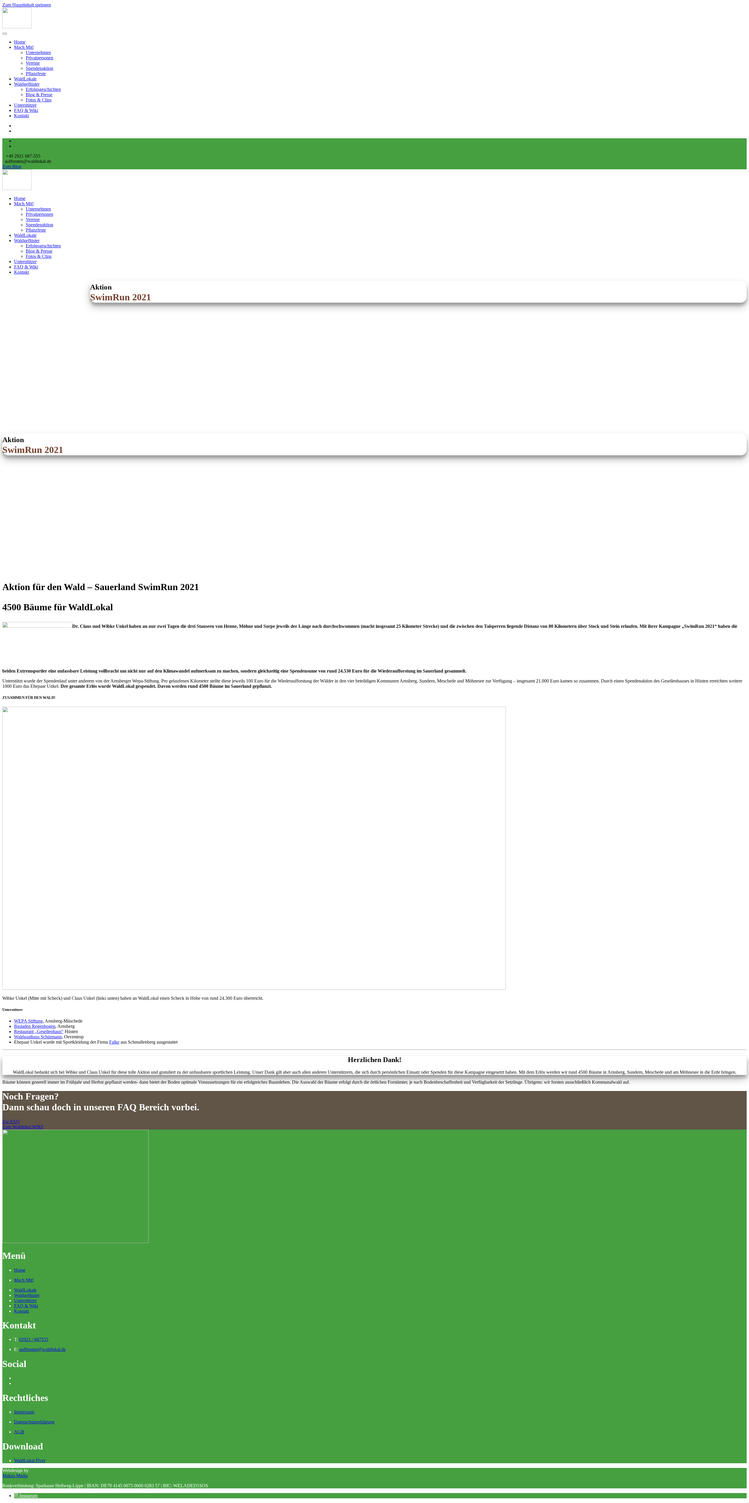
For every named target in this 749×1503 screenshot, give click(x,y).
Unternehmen (38, 52)
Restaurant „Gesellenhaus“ (38, 1031)
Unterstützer (25, 105)
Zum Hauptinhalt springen (26, 4)
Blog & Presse (39, 94)
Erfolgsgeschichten (43, 89)
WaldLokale (25, 78)
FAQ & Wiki (26, 110)
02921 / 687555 (33, 1339)
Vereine (33, 63)
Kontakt (21, 115)
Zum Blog (11, 166)
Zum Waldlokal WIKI (22, 1126)
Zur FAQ (11, 1121)
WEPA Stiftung (28, 1020)
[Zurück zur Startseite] (17, 26)
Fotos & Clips (38, 99)
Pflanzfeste (36, 73)
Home (19, 41)
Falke (114, 1042)
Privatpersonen (39, 57)
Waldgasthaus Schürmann (38, 1036)
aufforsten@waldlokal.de (42, 1349)
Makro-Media (15, 1475)
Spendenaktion (39, 68)
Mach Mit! (24, 47)
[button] (25, 1495)
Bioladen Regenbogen (34, 1026)
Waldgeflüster (26, 84)
